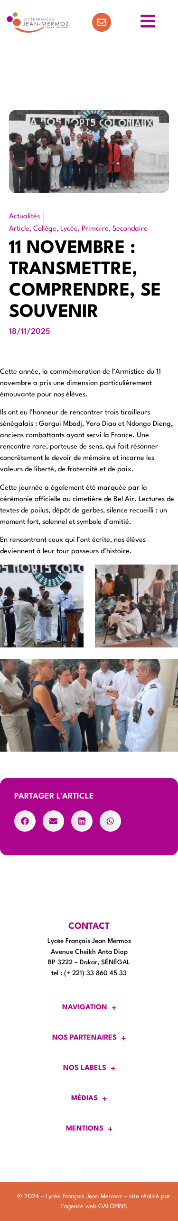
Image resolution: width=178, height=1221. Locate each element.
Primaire (95, 229)
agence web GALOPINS (95, 1206)
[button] (25, 821)
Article (19, 229)
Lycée (69, 229)
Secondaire (130, 229)
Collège (44, 229)
